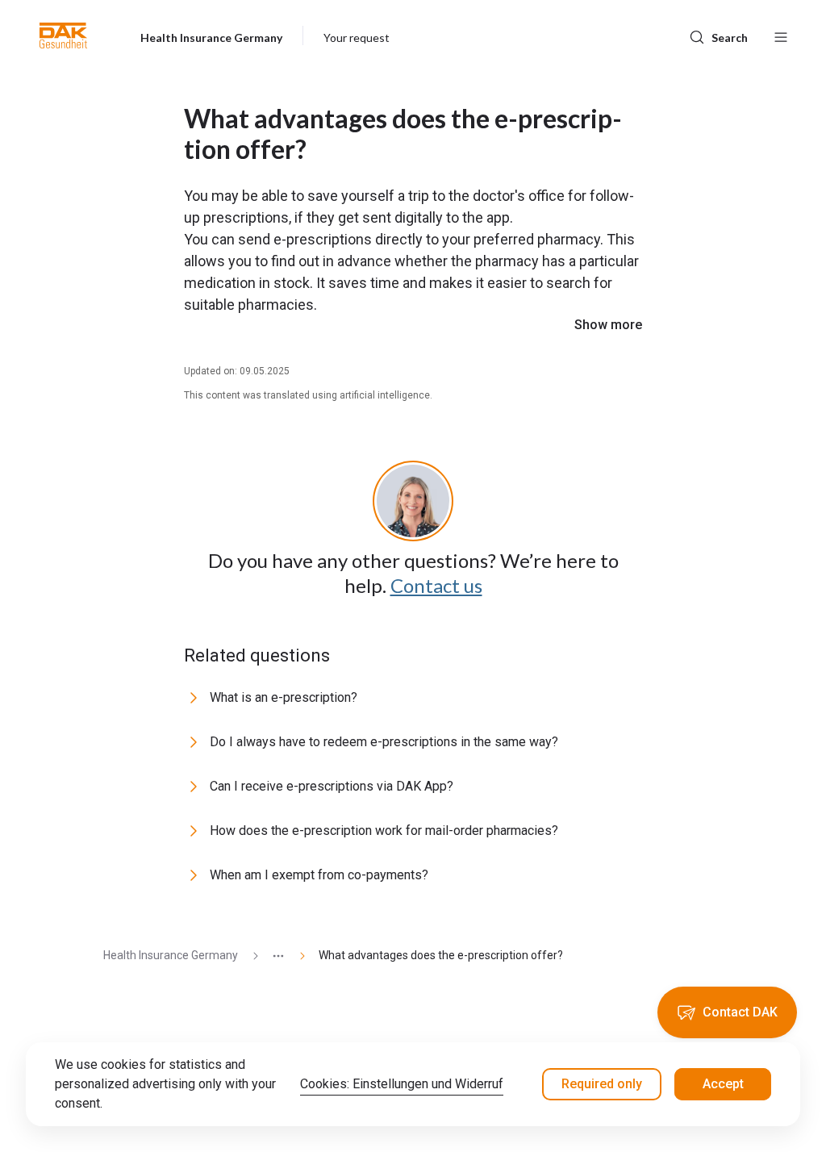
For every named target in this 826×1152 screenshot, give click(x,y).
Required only (601, 1083)
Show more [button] (608, 324)
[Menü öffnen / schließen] (781, 35)
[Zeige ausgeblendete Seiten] (271, 955)
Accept (723, 1083)
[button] (63, 35)
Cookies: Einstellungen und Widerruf (401, 1083)
